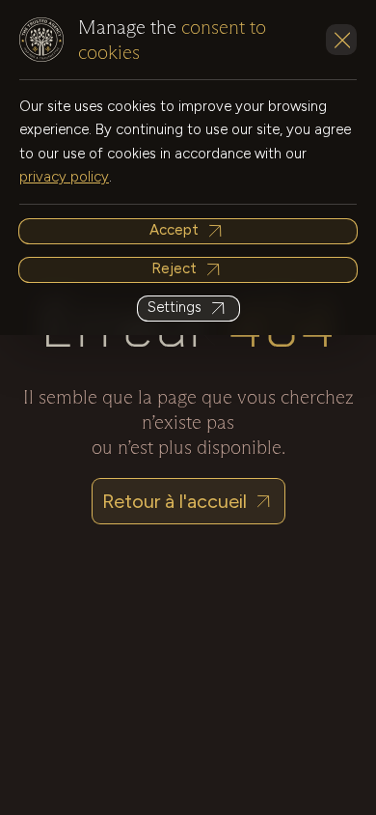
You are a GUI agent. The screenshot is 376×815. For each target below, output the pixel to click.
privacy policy (64, 176)
